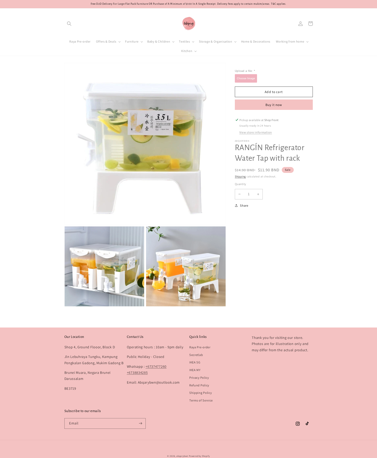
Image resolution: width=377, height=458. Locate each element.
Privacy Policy (199, 378)
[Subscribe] (140, 423)
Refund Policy (199, 385)
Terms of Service (201, 400)
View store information (255, 132)
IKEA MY (195, 370)
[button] (69, 24)
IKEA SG (194, 362)
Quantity (240, 184)
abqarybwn (182, 455)
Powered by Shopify (199, 455)
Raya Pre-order (199, 347)
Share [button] (244, 205)
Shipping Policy (200, 393)
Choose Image (246, 78)
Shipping (240, 176)
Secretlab (196, 355)
